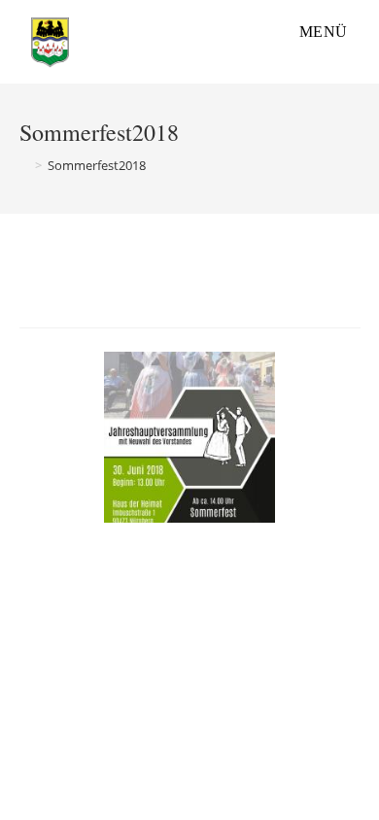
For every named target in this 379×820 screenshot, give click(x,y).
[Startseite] (24, 165)
